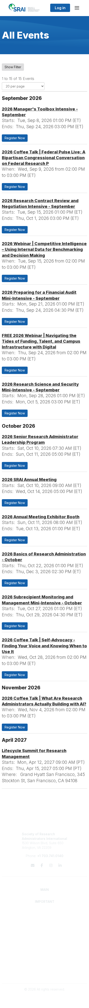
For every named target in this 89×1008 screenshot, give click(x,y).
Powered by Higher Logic (44, 1002)
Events (44, 957)
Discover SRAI (44, 918)
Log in (60, 8)
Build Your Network (44, 935)
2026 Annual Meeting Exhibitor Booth (40, 516)
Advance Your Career (44, 930)
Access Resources (45, 939)
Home (44, 913)
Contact (44, 948)
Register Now (15, 138)
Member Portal (45, 965)
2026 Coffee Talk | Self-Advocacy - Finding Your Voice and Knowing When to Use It (44, 645)
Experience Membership (44, 922)
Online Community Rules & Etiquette (44, 974)
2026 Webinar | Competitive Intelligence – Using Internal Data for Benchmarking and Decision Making (44, 249)
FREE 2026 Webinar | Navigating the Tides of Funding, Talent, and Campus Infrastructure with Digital (41, 341)
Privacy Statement (44, 969)
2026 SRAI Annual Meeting (29, 479)
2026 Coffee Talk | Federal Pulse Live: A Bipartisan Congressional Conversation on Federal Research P (43, 158)
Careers (45, 952)
